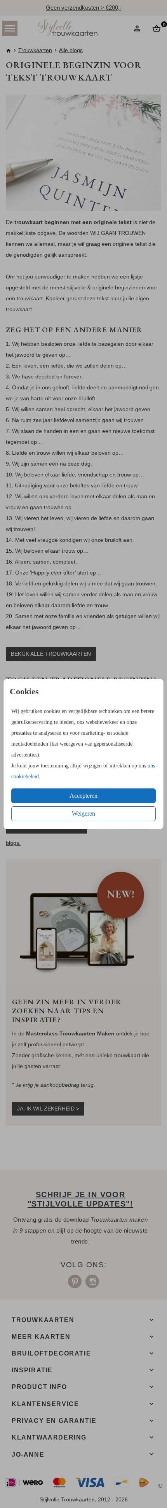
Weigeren (83, 813)
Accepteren (83, 795)
